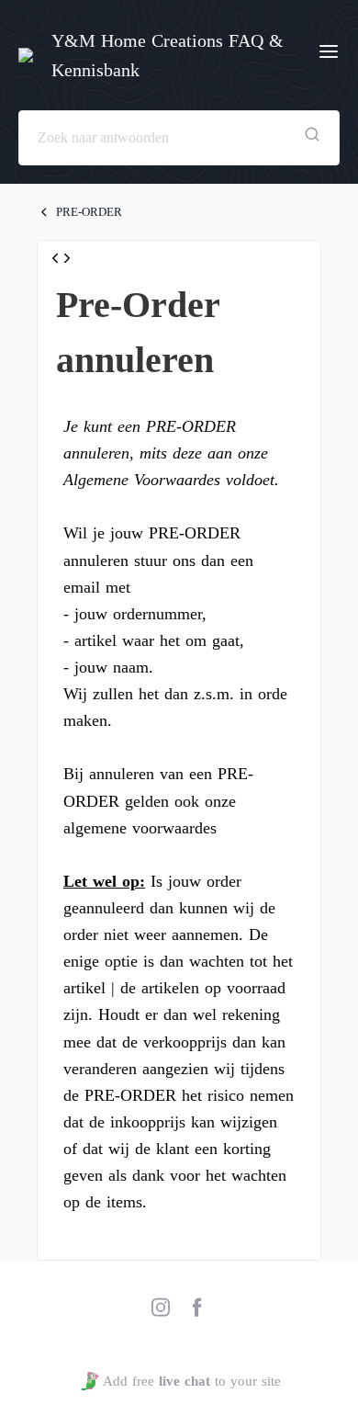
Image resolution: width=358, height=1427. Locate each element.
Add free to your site (191, 1381)
